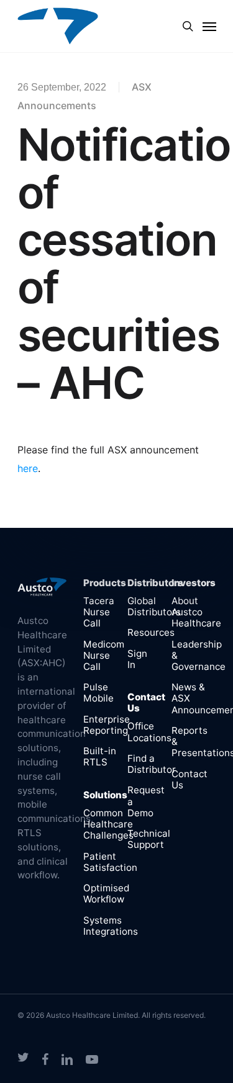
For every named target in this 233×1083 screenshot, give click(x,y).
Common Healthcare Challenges (108, 824)
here (27, 468)
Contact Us (189, 779)
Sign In (137, 659)
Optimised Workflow (106, 893)
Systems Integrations (110, 925)
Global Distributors (154, 606)
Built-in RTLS (99, 756)
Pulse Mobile (98, 692)
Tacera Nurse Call (98, 612)
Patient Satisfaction (110, 861)
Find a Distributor (151, 763)
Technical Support (148, 838)
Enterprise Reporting (106, 724)
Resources (151, 632)
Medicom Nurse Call (103, 655)
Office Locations (149, 731)
